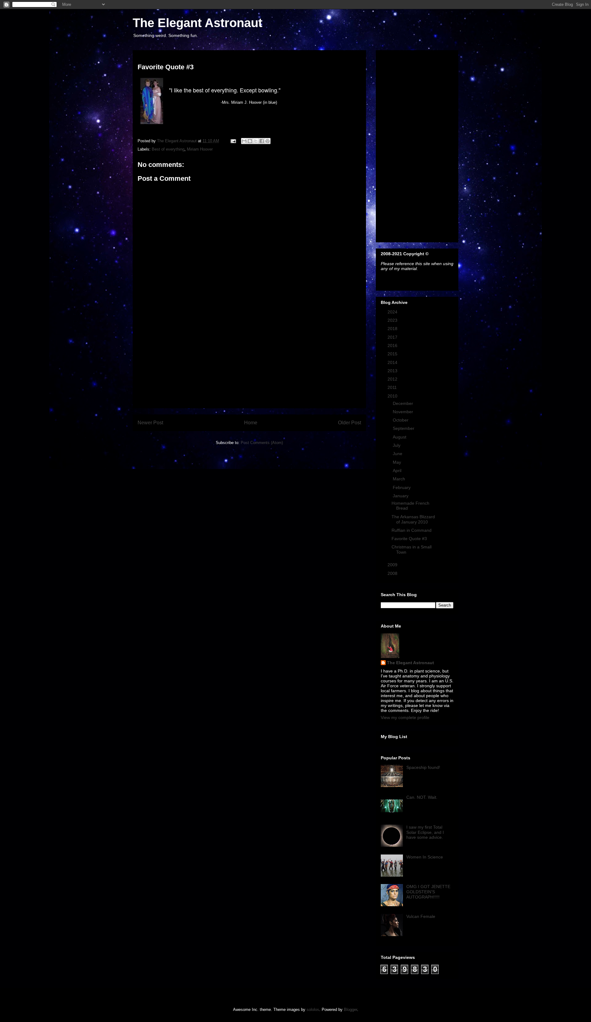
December (403, 403)
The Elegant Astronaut (197, 23)
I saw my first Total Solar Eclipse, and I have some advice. (425, 832)
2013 (393, 370)
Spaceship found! (423, 767)
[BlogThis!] (250, 141)
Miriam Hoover (200, 149)
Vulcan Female (420, 916)
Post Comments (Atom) (262, 442)
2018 (393, 328)
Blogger (350, 1009)
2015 (393, 353)
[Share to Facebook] (262, 141)
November (403, 411)
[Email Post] (232, 141)
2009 (393, 564)
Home (250, 422)
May (397, 462)
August (400, 436)
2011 (393, 387)
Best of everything (168, 149)
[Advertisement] (249, 364)
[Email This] (244, 141)
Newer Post (150, 422)
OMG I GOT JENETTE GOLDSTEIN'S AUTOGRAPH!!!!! (428, 891)
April (398, 470)
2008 (393, 573)
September (404, 428)
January (401, 495)
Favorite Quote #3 (409, 538)
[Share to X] (256, 141)
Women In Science (424, 856)
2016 (393, 345)
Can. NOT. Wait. (421, 797)
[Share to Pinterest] (267, 141)
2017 (393, 337)
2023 (393, 320)
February (402, 487)
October (401, 420)
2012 (393, 379)
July (397, 445)
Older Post (349, 422)
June (398, 453)
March (399, 478)
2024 (393, 311)
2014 (393, 362)
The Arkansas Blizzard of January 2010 (413, 519)
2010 (393, 396)
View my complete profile (405, 717)
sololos (313, 1009)
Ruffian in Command (412, 530)
